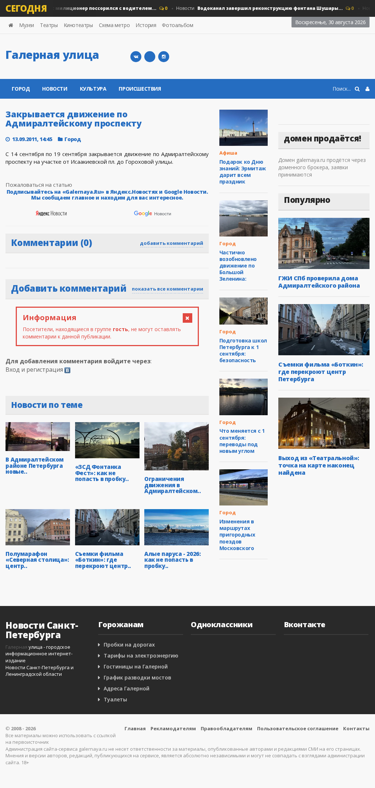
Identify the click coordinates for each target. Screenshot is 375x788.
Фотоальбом (177, 25)
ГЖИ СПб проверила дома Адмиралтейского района (319, 281)
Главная (135, 728)
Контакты (356, 728)
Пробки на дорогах (129, 644)
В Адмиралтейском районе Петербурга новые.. (34, 465)
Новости (254, 8)
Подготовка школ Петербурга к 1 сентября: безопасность (243, 350)
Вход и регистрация (34, 369)
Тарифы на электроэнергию (141, 655)
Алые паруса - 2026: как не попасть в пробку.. (172, 559)
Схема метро (114, 25)
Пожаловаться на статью (38, 184)
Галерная (16, 647)
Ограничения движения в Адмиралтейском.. (172, 485)
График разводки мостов (137, 677)
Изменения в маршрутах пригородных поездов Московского (237, 535)
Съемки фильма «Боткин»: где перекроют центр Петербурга (320, 371)
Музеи (26, 25)
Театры (49, 25)
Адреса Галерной (126, 688)
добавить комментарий (171, 243)
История (145, 25)
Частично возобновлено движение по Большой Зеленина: (238, 266)
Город (21, 88)
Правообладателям (226, 728)
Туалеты (115, 699)
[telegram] (149, 56)
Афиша (228, 152)
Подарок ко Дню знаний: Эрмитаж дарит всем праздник (242, 171)
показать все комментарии (167, 288)
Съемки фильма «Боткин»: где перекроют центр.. (103, 559)
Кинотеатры (78, 25)
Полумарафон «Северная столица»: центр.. (37, 559)
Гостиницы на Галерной (136, 666)
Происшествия (140, 88)
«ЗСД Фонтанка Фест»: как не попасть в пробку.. (102, 472)
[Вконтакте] (135, 56)
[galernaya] (163, 56)
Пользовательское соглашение (297, 728)
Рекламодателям (173, 728)
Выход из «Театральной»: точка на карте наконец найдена (318, 465)
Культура (93, 88)
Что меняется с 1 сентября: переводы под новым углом (242, 440)
